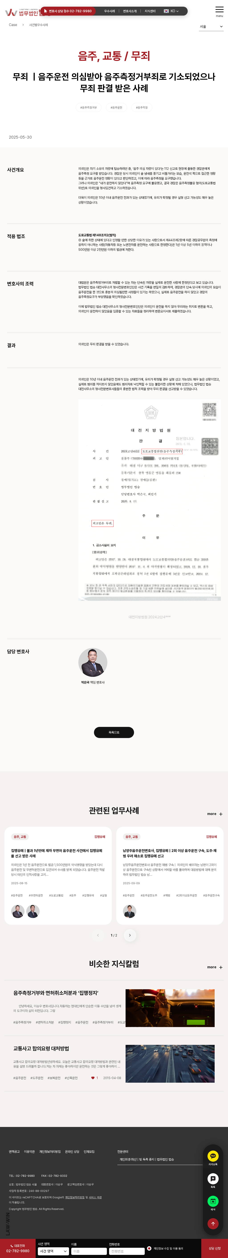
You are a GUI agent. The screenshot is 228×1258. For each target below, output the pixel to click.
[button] (171, 11)
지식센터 (150, 11)
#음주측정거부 (88, 107)
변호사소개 (129, 11)
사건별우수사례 (38, 25)
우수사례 (109, 11)
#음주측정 (142, 107)
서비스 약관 (95, 1197)
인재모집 (89, 1151)
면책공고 (14, 1151)
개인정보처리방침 (50, 1151)
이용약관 (29, 1151)
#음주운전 (116, 107)
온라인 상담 (72, 1151)
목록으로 (114, 732)
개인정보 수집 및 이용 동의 (168, 1248)
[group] (17, 911)
